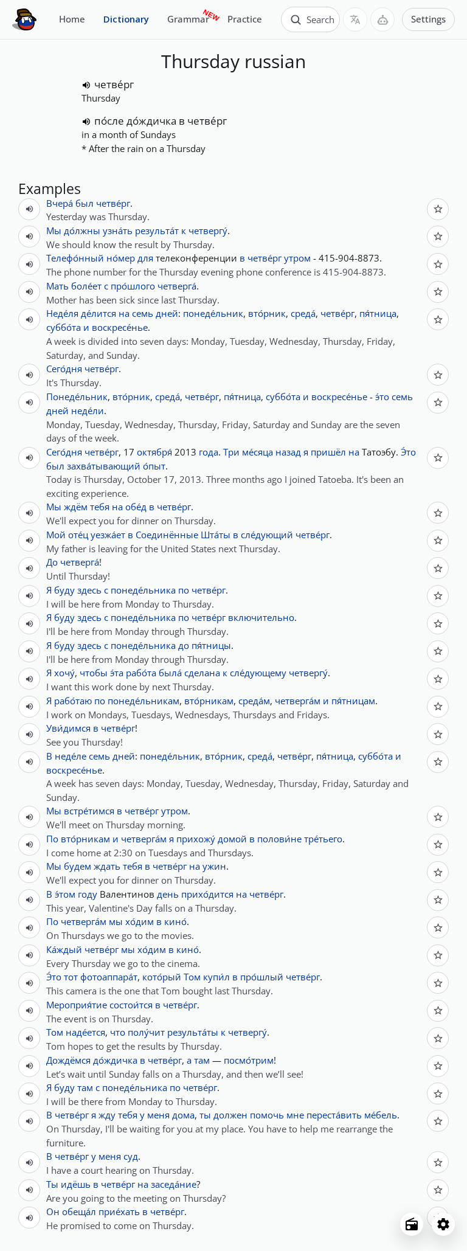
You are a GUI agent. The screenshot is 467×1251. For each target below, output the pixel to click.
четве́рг (114, 84)
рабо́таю (73, 701)
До (52, 562)
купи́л (216, 977)
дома (183, 1115)
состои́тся (131, 1005)
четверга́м (297, 701)
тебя (99, 507)
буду (64, 590)
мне (295, 1115)
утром (297, 258)
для (145, 258)
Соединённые (167, 534)
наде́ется (85, 1032)
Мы (53, 230)
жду (107, 1115)
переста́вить (334, 1115)
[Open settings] (443, 1224)
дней (167, 313)
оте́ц (78, 534)
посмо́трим (249, 1060)
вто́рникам (209, 701)
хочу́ (64, 673)
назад (288, 452)
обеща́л (79, 1211)
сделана (202, 673)
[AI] (382, 19)
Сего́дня (64, 368)
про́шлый (261, 977)
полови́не (279, 839)
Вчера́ (59, 203)
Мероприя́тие (76, 1005)
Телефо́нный (75, 258)
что (117, 1032)
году (87, 894)
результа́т (157, 230)
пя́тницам (353, 701)
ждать (107, 866)
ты (205, 1115)
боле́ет (86, 286)
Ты (52, 1184)
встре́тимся (89, 811)
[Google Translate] (355, 19)
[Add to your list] (438, 209)
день (168, 894)
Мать (57, 286)
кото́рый (161, 977)
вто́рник (267, 313)
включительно (261, 617)
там (202, 1060)
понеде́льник (213, 313)
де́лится (98, 313)
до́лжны (82, 230)
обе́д (136, 507)
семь (142, 313)
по (183, 590)
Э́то (408, 452)
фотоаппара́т (108, 977)
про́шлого (133, 286)
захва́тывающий (103, 466)
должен (230, 1115)
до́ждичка (115, 1060)
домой (232, 839)
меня (158, 1115)
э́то (382, 396)
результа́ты (192, 1032)
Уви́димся (68, 728)
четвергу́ (208, 230)
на (124, 313)
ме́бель (380, 1115)
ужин (214, 866)
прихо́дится (207, 894)
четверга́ (176, 286)
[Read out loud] (86, 85)
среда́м (254, 701)
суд (130, 1156)
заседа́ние (173, 1184)
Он (53, 1211)
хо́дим (139, 921)
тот (71, 977)
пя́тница (377, 313)
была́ (170, 673)
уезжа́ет (108, 534)
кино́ (175, 921)
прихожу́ (195, 839)
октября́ (154, 452)
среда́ (303, 313)
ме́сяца (257, 452)
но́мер (120, 258)
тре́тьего (323, 839)
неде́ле (70, 756)
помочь (267, 1115)
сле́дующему (258, 673)
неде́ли (87, 410)
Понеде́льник (77, 396)
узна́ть (118, 230)
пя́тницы (211, 645)
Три (231, 452)
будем (77, 866)
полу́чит (146, 1032)
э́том (65, 894)
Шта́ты (215, 534)
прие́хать (119, 1211)
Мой (56, 534)
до (183, 645)
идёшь (76, 1184)
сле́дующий (267, 534)
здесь (89, 590)
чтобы (94, 673)
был (84, 203)
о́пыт (154, 466)
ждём (76, 507)
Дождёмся (68, 1060)
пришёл (328, 452)
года (208, 452)
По (52, 839)
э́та (116, 673)
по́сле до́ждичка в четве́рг (160, 121)
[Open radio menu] (411, 1224)
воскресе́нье (120, 327)
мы (116, 921)
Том (192, 977)
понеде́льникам (143, 701)
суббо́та (63, 327)
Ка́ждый (64, 949)
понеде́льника (143, 590)
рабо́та (141, 673)
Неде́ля (62, 313)
